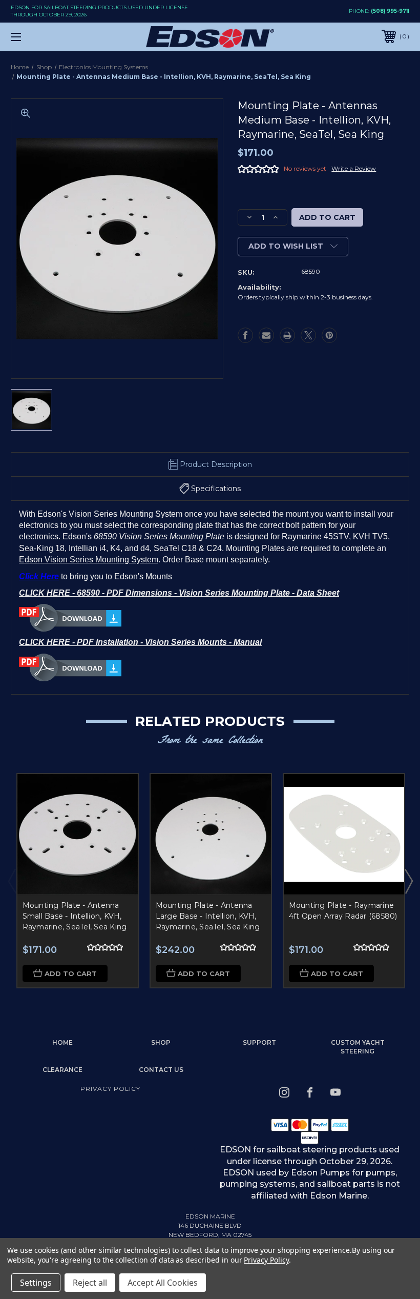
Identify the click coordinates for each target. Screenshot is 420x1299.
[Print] (287, 335)
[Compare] (117, 843)
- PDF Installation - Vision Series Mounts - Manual (167, 642)
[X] (308, 335)
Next (408, 881)
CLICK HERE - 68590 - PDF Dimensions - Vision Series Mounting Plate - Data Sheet (179, 592)
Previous (12, 881)
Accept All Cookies (163, 1282)
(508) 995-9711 (390, 11)
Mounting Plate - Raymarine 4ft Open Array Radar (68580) (343, 911)
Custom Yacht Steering (358, 1047)
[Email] (266, 335)
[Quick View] (117, 794)
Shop (161, 1042)
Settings (36, 1282)
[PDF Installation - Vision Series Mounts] (70, 666)
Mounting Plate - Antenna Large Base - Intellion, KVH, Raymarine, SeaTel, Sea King (208, 916)
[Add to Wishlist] (117, 818)
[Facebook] (245, 335)
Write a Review (353, 168)
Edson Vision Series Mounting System (88, 559)
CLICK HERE (45, 642)
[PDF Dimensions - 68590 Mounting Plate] (70, 617)
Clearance (62, 1069)
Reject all (90, 1282)
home (62, 1042)
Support (259, 1042)
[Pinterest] (329, 335)
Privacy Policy (110, 1088)
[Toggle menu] (51, 37)
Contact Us (161, 1069)
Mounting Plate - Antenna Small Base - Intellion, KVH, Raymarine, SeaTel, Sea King (75, 916)
